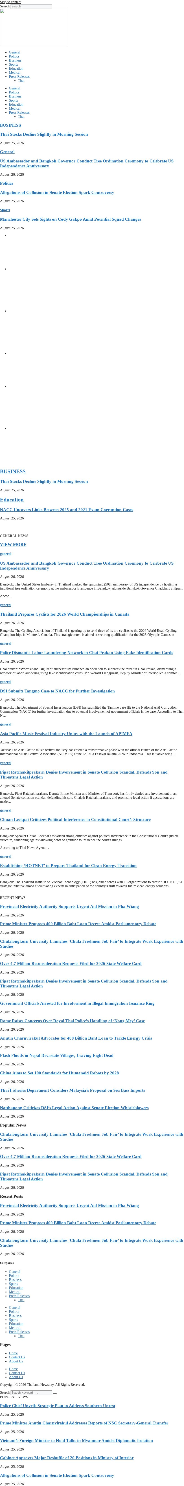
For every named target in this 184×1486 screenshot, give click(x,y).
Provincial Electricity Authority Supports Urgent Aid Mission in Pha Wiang (69, 906)
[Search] (55, 1393)
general (5, 554)
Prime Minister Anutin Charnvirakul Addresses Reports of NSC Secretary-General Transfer (84, 1423)
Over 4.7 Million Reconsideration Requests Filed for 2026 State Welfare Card (71, 963)
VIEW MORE (13, 544)
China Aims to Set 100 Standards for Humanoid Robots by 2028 (59, 1073)
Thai (21, 80)
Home (13, 1353)
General (14, 52)
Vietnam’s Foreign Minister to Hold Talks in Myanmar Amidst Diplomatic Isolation (76, 1440)
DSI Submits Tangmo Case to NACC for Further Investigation (57, 691)
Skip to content (10, 2)
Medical (14, 72)
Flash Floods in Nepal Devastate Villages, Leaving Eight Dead (57, 1055)
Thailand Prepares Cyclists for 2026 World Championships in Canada (64, 614)
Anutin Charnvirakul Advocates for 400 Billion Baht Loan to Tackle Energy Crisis (76, 1038)
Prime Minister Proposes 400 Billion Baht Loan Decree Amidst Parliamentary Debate (78, 923)
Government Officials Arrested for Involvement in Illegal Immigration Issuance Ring (77, 1003)
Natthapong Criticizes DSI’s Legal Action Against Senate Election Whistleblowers (74, 1107)
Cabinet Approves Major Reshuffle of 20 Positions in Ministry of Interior (67, 1457)
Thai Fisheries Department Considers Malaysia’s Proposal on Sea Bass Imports (72, 1090)
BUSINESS (10, 125)
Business (15, 60)
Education (16, 68)
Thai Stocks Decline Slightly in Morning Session (44, 134)
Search (5, 6)
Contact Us (17, 1357)
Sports (13, 64)
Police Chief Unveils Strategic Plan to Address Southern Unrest (57, 1405)
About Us (16, 1361)
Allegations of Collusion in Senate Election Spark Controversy (57, 192)
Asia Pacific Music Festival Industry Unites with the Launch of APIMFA (66, 733)
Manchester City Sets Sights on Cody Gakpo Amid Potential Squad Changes (70, 219)
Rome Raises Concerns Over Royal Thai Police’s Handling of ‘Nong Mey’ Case (72, 1020)
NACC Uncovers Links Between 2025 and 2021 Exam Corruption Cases (66, 509)
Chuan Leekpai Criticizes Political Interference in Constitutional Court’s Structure (75, 819)
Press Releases (19, 76)
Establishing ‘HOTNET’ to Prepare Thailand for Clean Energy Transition (68, 865)
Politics (14, 56)
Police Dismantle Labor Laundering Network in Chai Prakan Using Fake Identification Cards (86, 652)
